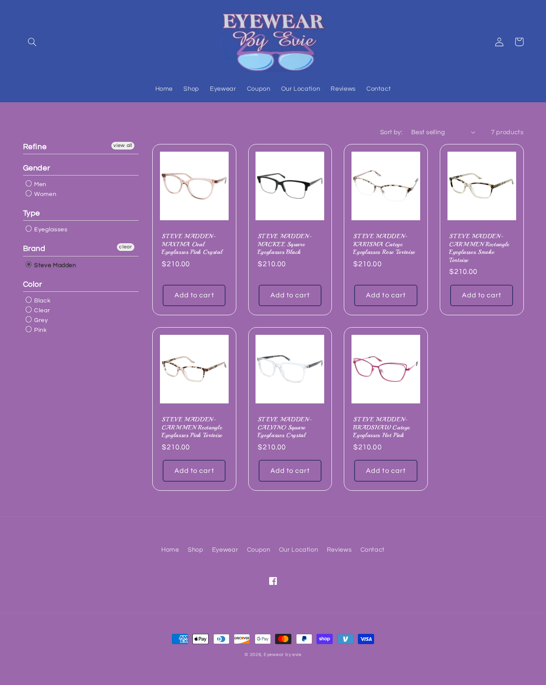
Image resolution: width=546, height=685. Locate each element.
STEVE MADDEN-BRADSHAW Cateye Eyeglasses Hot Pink (381, 427)
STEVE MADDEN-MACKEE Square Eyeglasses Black (285, 244)
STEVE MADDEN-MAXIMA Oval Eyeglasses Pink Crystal (192, 244)
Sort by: (391, 132)
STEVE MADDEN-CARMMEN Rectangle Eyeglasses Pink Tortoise (192, 427)
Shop (195, 550)
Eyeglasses (50, 230)
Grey (40, 320)
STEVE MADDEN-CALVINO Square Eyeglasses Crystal (285, 427)
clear (125, 247)
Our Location (298, 550)
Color (32, 284)
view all (122, 145)
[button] (32, 42)
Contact (372, 550)
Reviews (339, 550)
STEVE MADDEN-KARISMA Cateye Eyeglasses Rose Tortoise (384, 244)
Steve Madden (54, 265)
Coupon (258, 550)
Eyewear (225, 550)
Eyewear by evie (283, 654)
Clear (41, 311)
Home (170, 550)
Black (42, 301)
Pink (40, 330)
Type (32, 213)
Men (40, 184)
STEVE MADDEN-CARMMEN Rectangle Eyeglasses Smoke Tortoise (479, 247)
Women (45, 194)
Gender (36, 168)
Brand (34, 249)
